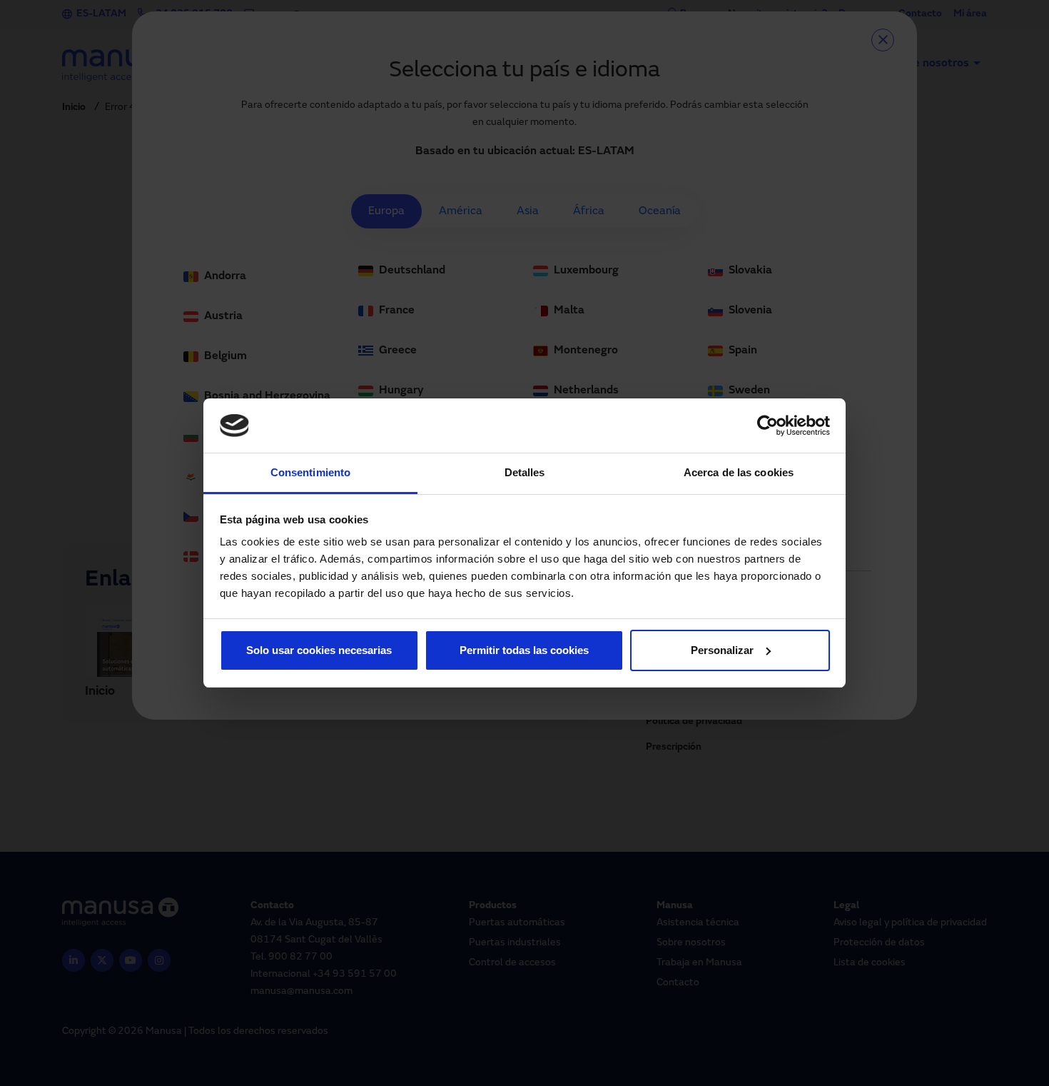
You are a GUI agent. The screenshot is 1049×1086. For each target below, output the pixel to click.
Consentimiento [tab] (310, 472)
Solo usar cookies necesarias (319, 650)
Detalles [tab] (525, 472)
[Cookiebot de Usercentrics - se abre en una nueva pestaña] (767, 425)
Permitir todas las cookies (524, 650)
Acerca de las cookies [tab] (739, 472)
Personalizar (722, 650)
